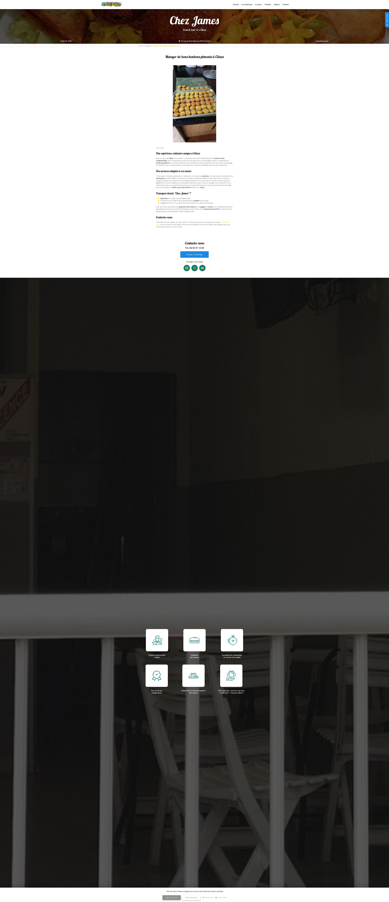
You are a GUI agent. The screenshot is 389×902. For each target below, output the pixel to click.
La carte (258, 4)
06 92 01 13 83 (66, 41)
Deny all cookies (191, 897)
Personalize (208, 897)
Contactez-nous (322, 41)
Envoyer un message (194, 254)
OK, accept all (172, 897)
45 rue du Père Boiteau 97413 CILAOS (195, 41)
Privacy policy (222, 897)
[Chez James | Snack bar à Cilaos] (111, 4)
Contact (285, 4)
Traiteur (267, 4)
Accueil (236, 4)
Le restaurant (246, 4)
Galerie (277, 4)
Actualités (148, 46)
